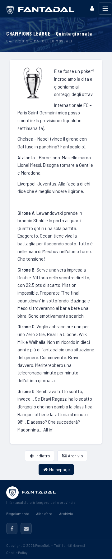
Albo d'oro (44, 513)
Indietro (42, 455)
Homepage (59, 469)
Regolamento (17, 513)
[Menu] (105, 8)
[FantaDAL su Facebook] (11, 528)
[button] (92, 8)
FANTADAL (39, 492)
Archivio (75, 455)
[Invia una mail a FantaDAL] (26, 528)
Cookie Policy (16, 553)
